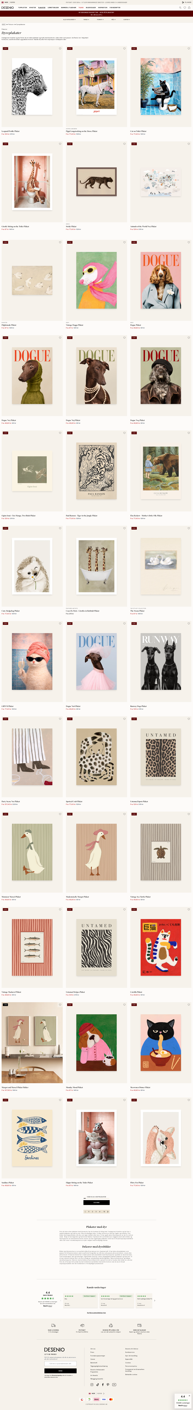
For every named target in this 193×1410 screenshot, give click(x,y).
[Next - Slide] (154, 1300)
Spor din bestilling (131, 1356)
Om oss (92, 1349)
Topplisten (22, 7)
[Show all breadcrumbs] (4, 25)
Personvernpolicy (57, 1375)
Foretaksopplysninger (97, 1356)
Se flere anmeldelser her (96, 1313)
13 (104, 1212)
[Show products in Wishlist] (185, 7)
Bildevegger (91, 7)
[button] (183, 1401)
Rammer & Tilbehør (68, 7)
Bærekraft (93, 1363)
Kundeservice (130, 1352)
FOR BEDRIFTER (115, 7)
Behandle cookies (131, 1374)
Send (60, 1371)
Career (92, 1359)
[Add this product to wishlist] (60, 48)
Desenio (102, 1404)
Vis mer (96, 1202)
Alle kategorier (68, 19)
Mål (113, 19)
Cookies (128, 1363)
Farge (86, 19)
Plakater (41, 7)
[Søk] (180, 7)
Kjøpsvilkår (129, 1359)
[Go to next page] (108, 1211)
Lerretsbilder (53, 7)
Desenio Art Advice (131, 1349)
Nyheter (32, 7)
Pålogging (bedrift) (96, 1379)
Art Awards (94, 1375)
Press (92, 1352)
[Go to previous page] (85, 1211)
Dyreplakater (20, 24)
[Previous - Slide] (60, 1300)
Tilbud (81, 7)
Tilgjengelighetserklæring (99, 1366)
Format (99, 19)
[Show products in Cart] (189, 7)
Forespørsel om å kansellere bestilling (134, 1370)
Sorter (126, 19)
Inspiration (102, 7)
